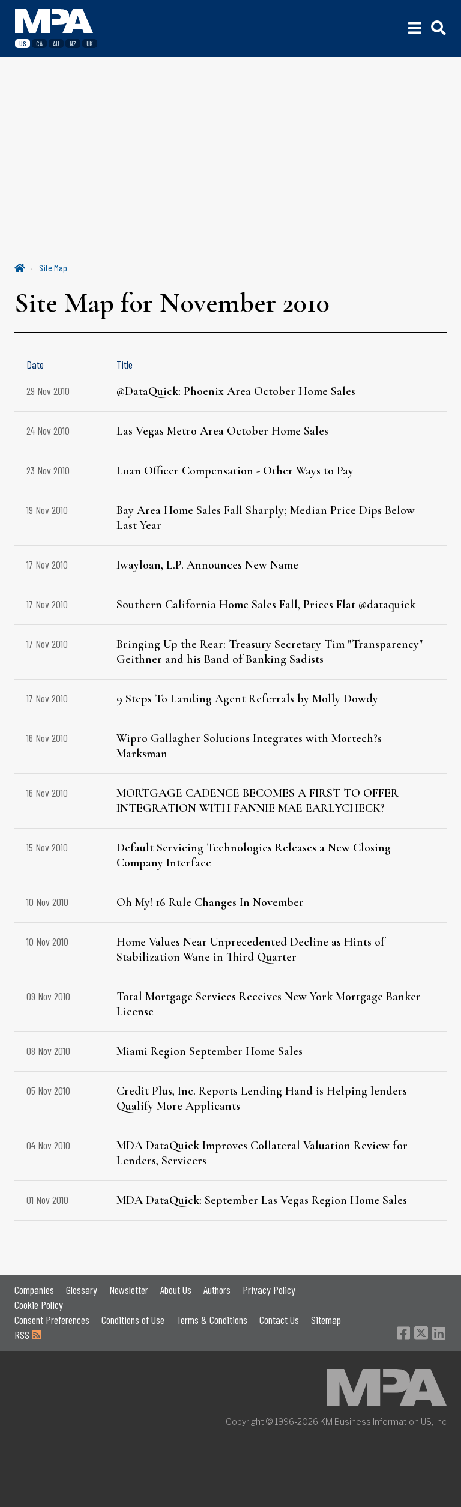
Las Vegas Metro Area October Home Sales (222, 431)
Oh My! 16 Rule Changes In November (210, 902)
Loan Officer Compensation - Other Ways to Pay (235, 471)
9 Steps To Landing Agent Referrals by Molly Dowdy (247, 699)
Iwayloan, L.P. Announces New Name (207, 565)
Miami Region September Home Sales (209, 1051)
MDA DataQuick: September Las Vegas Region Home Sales (261, 1200)
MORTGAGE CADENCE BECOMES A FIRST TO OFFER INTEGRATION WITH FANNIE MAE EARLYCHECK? (257, 800)
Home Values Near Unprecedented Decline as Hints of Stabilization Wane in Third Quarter (250, 949)
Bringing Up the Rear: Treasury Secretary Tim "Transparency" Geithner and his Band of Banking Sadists (269, 651)
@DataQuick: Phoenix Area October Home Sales (235, 391)
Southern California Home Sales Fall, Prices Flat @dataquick (265, 604)
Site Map (53, 267)
